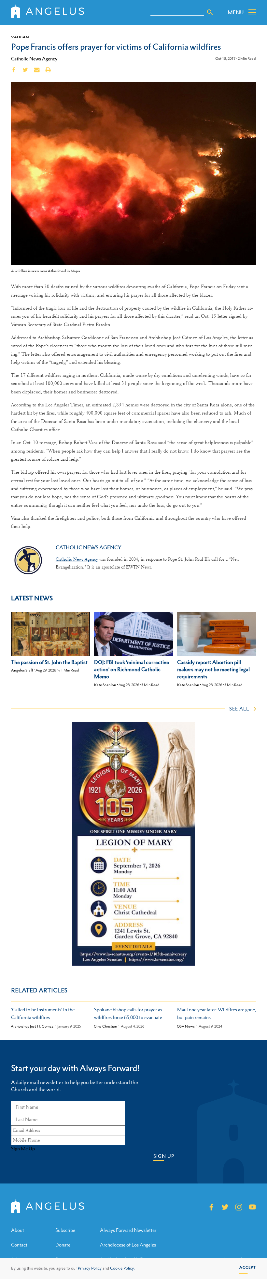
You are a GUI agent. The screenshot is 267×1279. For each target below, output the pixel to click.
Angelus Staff (22, 670)
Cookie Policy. (122, 1268)
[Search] (210, 12)
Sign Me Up (23, 1148)
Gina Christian (105, 1026)
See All (239, 708)
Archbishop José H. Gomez (32, 1026)
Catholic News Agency (34, 58)
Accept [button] (247, 1267)
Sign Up (163, 1156)
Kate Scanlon (105, 685)
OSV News (186, 1026)
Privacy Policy (90, 1268)
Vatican (20, 37)
